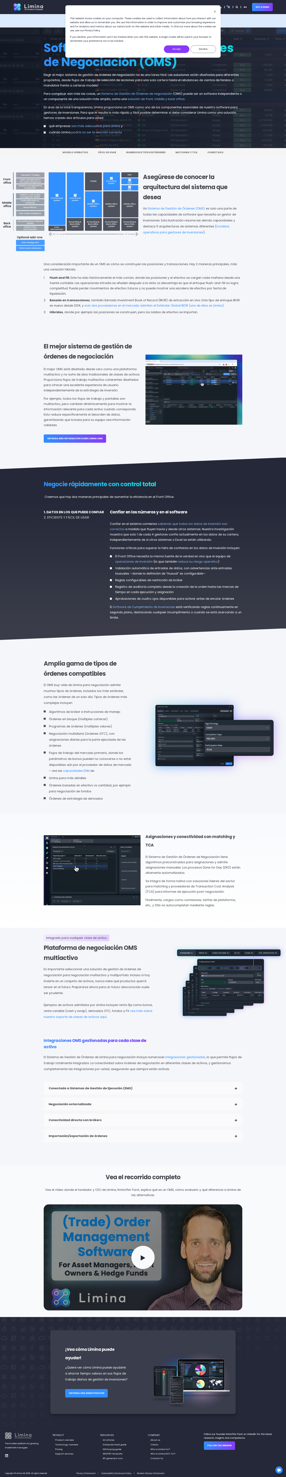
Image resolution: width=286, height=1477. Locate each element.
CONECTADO (215, 152)
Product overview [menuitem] (64, 1440)
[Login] (229, 6)
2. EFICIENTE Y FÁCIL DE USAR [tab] (66, 517)
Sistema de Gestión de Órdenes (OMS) (176, 208)
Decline (203, 49)
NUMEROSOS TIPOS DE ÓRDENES (146, 152)
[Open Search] (237, 6)
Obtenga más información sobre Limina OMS (75, 438)
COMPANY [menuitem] (154, 1435)
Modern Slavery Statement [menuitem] (151, 1473)
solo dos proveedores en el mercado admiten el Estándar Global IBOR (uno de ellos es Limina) (154, 305)
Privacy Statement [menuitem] (86, 1473)
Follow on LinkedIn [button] (219, 1445)
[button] (143, 1257)
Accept (176, 49)
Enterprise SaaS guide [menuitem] (114, 1444)
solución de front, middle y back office (156, 99)
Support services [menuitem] (64, 1453)
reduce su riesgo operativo (198, 561)
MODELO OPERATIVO (75, 152)
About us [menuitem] (155, 1440)
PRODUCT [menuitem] (58, 1435)
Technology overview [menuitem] (66, 1444)
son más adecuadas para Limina (95, 126)
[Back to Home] (28, 7)
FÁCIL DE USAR (107, 152)
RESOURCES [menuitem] (107, 1435)
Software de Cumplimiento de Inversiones (144, 607)
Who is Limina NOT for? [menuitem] (162, 1453)
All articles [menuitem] (108, 1440)
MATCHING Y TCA (186, 152)
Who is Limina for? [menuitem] (160, 1449)
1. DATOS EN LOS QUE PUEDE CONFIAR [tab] (74, 512)
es (245, 6)
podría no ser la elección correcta (96, 132)
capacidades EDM (76, 771)
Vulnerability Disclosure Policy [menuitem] (116, 1473)
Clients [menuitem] (154, 1444)
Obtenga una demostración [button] (86, 1393)
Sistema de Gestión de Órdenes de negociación (136, 94)
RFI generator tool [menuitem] (113, 1458)
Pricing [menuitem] (58, 1449)
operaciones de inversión (134, 561)
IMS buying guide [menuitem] (112, 1449)
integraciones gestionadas (185, 1057)
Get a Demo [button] (262, 6)
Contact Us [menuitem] (156, 1458)
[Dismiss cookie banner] (215, 12)
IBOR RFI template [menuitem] (112, 1453)
